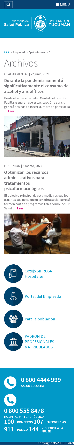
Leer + (12, 111)
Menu (65, 4)
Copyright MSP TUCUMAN (56, 443)
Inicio (7, 52)
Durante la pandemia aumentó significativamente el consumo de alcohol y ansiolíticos (36, 85)
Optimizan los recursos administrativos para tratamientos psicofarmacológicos (26, 180)
